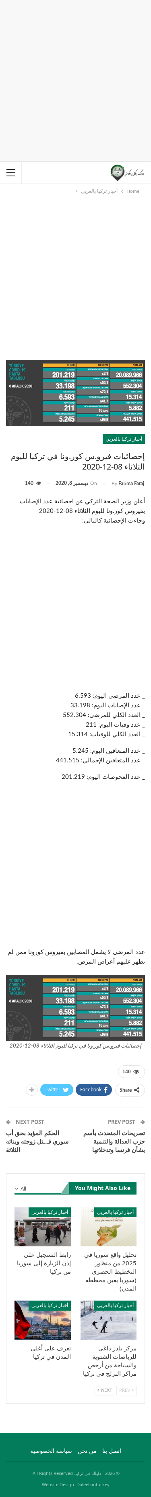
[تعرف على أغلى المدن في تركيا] (42, 1320)
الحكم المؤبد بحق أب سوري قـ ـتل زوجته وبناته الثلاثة (37, 1141)
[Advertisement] (75, 79)
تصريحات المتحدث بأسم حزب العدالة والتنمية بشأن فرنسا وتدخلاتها (114, 1141)
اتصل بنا (111, 1451)
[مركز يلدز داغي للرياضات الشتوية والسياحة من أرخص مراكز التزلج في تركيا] (109, 1320)
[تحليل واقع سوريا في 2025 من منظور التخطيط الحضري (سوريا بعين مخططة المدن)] (109, 1227)
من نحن (87, 1451)
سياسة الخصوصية (51, 1451)
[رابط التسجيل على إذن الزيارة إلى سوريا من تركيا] (42, 1227)
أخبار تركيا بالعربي (123, 438)
